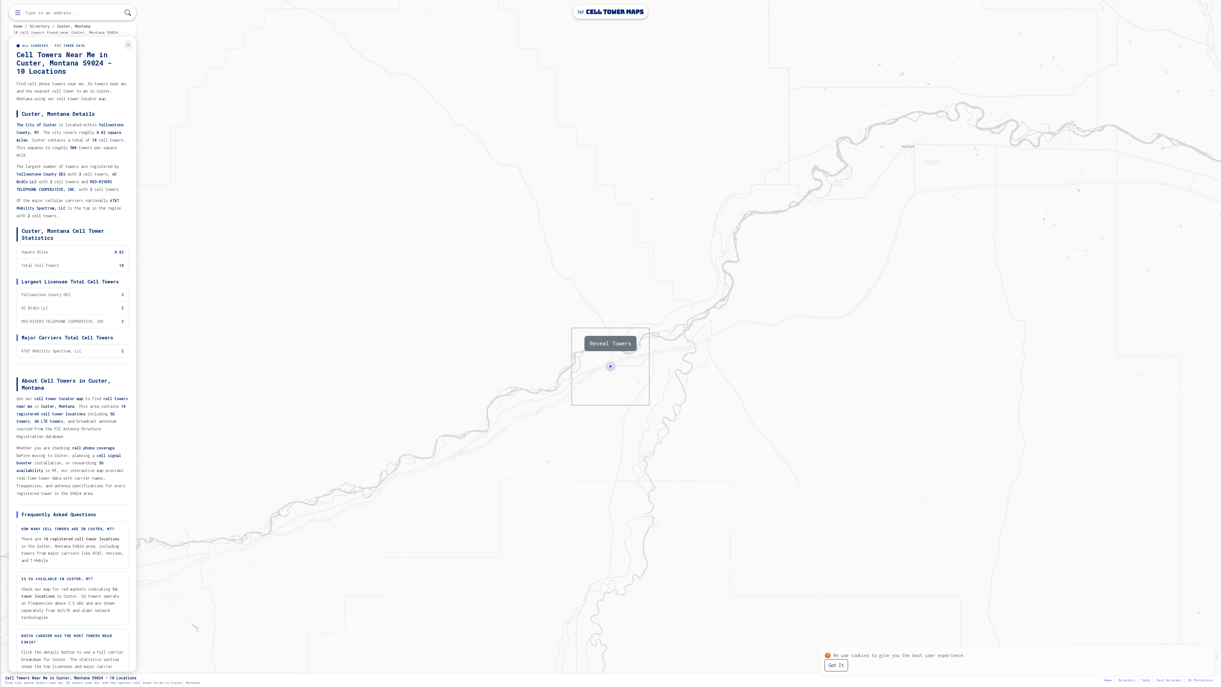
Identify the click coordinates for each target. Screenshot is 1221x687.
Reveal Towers (610, 343)
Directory (40, 26)
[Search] (128, 13)
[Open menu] (17, 12)
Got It (836, 665)
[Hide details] (128, 45)
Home (17, 26)
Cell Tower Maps (614, 12)
